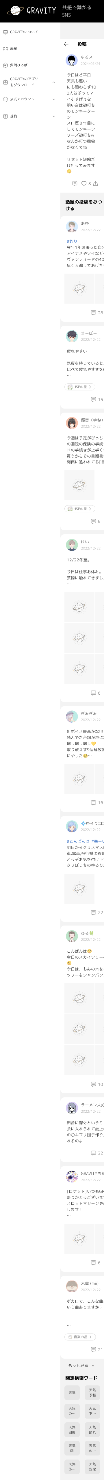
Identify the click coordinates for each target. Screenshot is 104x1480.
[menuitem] (30, 32)
